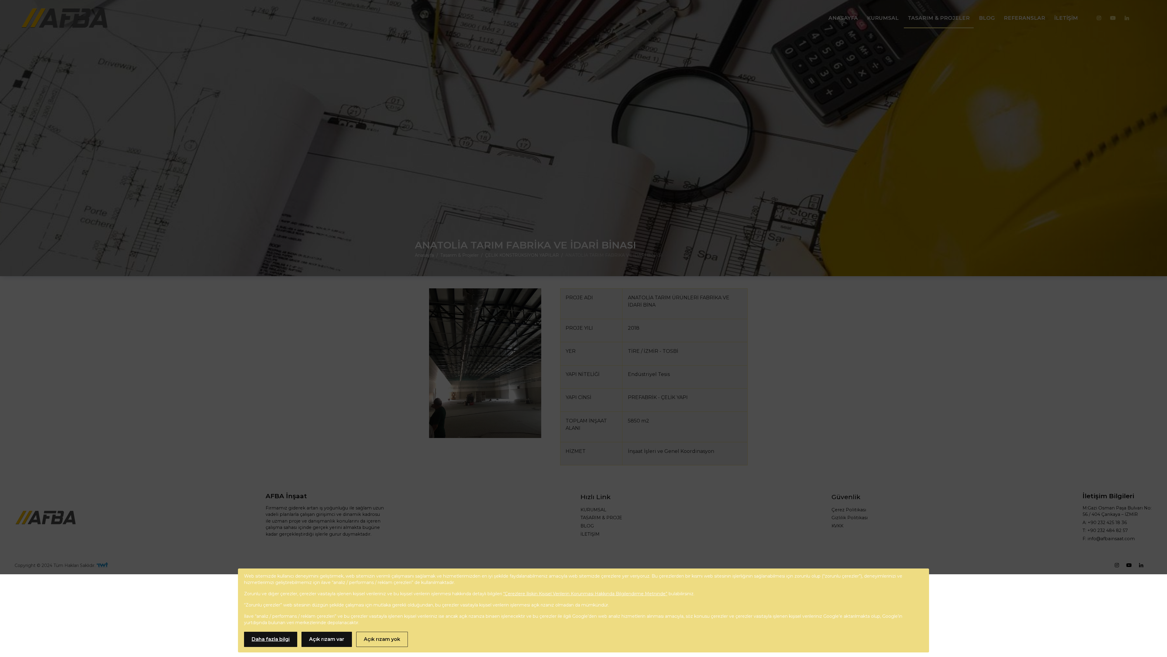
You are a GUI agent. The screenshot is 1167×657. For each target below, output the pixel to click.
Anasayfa (843, 18)
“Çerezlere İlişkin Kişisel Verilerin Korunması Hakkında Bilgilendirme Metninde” (585, 593)
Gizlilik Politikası (849, 517)
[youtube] (1113, 18)
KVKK (837, 526)
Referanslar (1024, 18)
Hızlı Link (595, 497)
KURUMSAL (593, 510)
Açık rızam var (326, 639)
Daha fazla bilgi (271, 639)
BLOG (587, 526)
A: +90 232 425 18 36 (1105, 522)
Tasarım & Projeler (939, 18)
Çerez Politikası (848, 510)
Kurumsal (883, 18)
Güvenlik (845, 497)
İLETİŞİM (590, 534)
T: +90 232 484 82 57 (1105, 530)
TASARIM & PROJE (601, 517)
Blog (987, 18)
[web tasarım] (102, 565)
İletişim (1066, 18)
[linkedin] (1127, 18)
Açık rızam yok (382, 639)
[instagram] (1099, 18)
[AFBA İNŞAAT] (64, 18)
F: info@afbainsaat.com (1109, 538)
